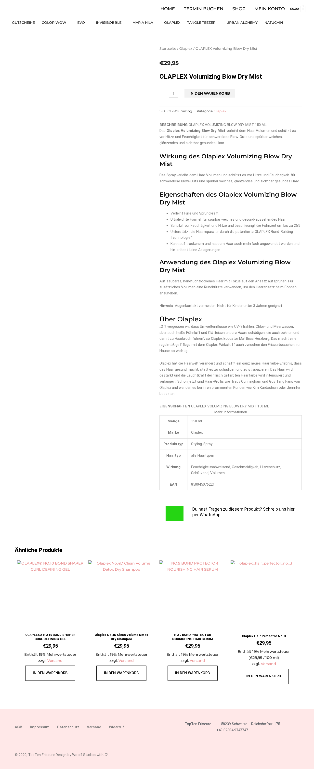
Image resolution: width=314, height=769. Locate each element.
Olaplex (185, 48)
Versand (55, 660)
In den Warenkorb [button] (50, 673)
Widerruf (116, 727)
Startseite (167, 48)
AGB (18, 727)
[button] (303, 22)
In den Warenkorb (209, 93)
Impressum (40, 727)
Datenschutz (68, 727)
